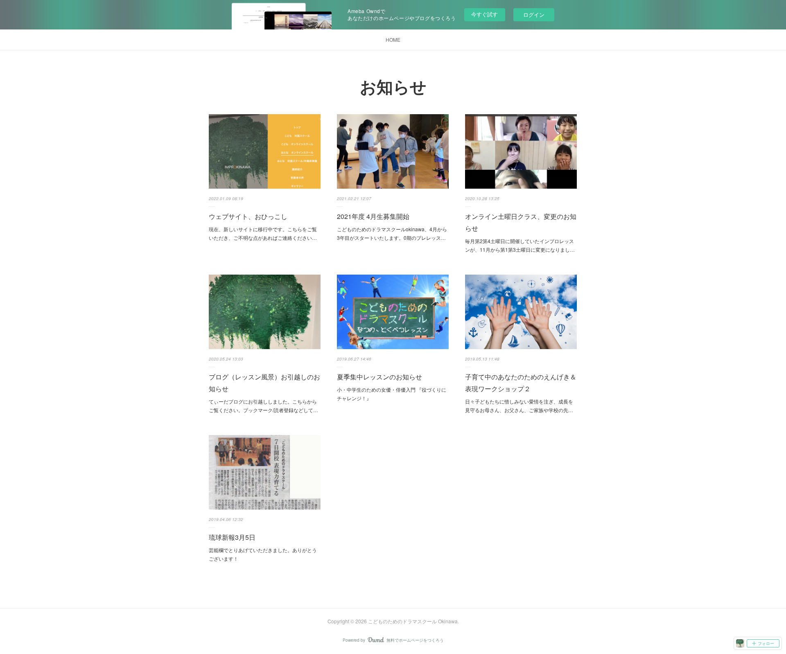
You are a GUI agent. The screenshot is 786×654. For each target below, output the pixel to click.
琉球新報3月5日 (232, 537)
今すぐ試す (484, 14)
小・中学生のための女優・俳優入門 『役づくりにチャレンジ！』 (391, 394)
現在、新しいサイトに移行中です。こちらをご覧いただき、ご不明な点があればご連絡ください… (263, 233)
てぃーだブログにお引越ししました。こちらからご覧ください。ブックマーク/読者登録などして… (263, 406)
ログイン (533, 14)
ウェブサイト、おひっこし (248, 216)
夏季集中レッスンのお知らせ (379, 376)
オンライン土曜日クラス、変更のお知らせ (520, 222)
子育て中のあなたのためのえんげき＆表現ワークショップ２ (520, 382)
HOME (393, 39)
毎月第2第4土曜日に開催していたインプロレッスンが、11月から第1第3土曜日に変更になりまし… (520, 245)
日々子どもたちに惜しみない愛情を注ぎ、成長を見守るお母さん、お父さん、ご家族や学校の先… (519, 406)
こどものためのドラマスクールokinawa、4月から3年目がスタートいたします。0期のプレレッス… (392, 233)
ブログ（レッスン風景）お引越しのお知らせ (264, 382)
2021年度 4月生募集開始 (373, 216)
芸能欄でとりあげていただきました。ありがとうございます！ (263, 554)
